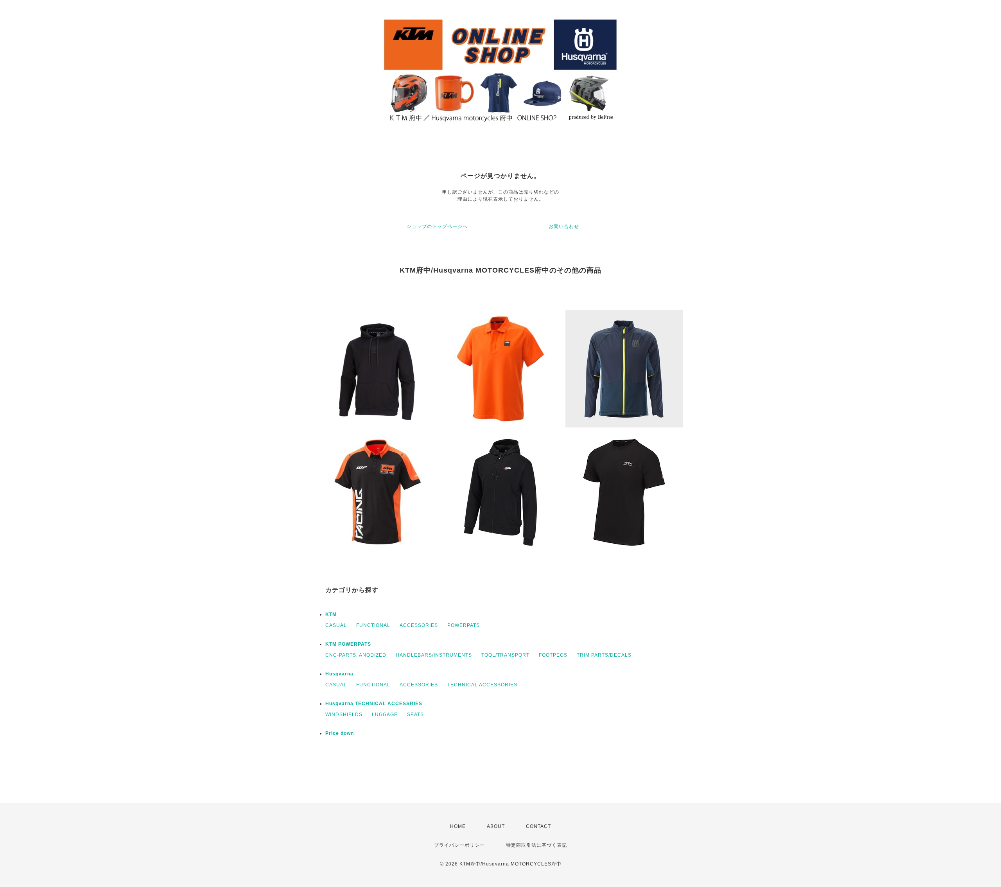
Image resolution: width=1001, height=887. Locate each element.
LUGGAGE (385, 714)
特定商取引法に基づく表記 (536, 845)
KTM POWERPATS (348, 644)
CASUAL (336, 625)
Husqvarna (339, 674)
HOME (458, 826)
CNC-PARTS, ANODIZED (355, 655)
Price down (339, 733)
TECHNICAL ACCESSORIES (482, 685)
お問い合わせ (564, 226)
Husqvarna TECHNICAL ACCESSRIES (373, 703)
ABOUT (496, 826)
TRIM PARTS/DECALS (604, 655)
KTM (331, 614)
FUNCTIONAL (373, 625)
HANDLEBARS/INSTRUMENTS (434, 655)
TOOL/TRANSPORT (505, 655)
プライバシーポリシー (459, 845)
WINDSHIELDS (343, 714)
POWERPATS (463, 625)
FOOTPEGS (553, 655)
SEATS (415, 714)
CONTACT (538, 826)
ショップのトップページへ (437, 226)
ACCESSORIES (419, 625)
